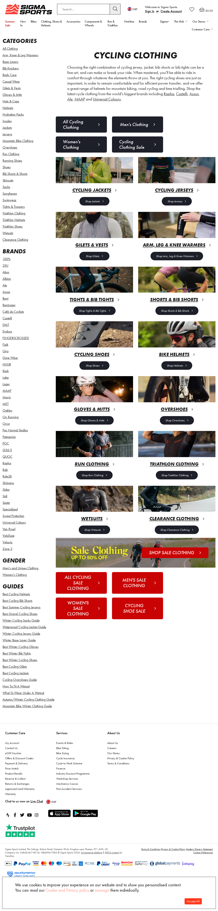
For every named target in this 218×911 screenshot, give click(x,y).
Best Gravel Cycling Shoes (20, 614)
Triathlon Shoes (13, 226)
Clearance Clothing (15, 239)
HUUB (7, 364)
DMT (6, 325)
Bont (5, 298)
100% (6, 259)
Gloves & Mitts (12, 94)
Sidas (6, 489)
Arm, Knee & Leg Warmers (20, 55)
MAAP (7, 390)
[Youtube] (29, 814)
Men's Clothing (134, 124)
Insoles (7, 121)
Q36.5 (7, 450)
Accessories (73, 21)
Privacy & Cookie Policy (120, 758)
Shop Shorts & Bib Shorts (175, 311)
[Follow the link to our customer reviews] (25, 831)
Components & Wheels (93, 23)
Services (61, 733)
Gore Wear (10, 358)
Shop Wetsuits (92, 530)
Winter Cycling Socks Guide (21, 620)
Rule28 (7, 476)
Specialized (10, 509)
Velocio (7, 542)
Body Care (10, 75)
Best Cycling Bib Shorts (17, 600)
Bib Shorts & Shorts (15, 173)
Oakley (7, 410)
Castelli (7, 318)
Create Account (171, 11)
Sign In (149, 11)
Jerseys (7, 134)
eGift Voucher (13, 753)
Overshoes (10, 147)
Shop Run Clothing (92, 475)
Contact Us (11, 748)
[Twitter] (22, 814)
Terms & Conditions (118, 763)
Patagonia (9, 437)
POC (6, 443)
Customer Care (15, 733)
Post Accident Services (69, 789)
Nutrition (129, 21)
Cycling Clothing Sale (131, 144)
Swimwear (9, 200)
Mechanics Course (67, 784)
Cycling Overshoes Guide (20, 679)
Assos (6, 292)
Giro (6, 351)
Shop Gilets (92, 256)
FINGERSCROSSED (16, 338)
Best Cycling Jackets (16, 673)
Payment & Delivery (16, 763)
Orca (6, 423)
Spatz (6, 502)
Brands (143, 21)
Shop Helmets (175, 365)
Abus (6, 272)
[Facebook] (14, 814)
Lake (6, 377)
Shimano (8, 483)
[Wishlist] (192, 9)
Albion (7, 278)
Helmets (8, 108)
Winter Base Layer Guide (19, 640)
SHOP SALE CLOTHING (171, 553)
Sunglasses (10, 193)
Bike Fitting (62, 748)
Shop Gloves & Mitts (92, 420)
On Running (11, 417)
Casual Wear (11, 81)
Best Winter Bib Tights (17, 653)
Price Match (12, 768)
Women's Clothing (15, 574)
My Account (12, 743)
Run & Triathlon (113, 23)
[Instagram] (36, 814)
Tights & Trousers (14, 206)
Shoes (7, 167)
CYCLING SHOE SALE (134, 608)
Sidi (5, 496)
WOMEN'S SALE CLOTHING (78, 608)
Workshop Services (67, 779)
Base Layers (10, 62)
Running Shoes (12, 160)
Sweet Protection (13, 516)
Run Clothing (11, 154)
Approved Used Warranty (19, 789)
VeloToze (8, 535)
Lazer (6, 384)
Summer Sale (10, 23)
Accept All (193, 901)
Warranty (10, 794)
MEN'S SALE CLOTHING (134, 583)
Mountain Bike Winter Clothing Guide (27, 706)
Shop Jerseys (175, 201)
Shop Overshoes (175, 420)
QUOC (7, 456)
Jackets (7, 127)
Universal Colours (14, 522)
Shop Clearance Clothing (174, 530)
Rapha (7, 463)
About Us (113, 733)
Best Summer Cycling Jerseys (21, 607)
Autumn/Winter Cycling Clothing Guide (28, 699)
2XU (5, 265)
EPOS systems (112, 852)
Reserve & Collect (15, 779)
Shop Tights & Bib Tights (92, 311)
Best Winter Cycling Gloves (21, 647)
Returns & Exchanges (17, 784)
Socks (6, 187)
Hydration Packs (13, 114)
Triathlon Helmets (14, 220)
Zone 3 (7, 549)
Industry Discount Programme (73, 773)
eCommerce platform (91, 852)
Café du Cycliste (13, 311)
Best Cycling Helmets (16, 594)
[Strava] (7, 814)
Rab (5, 470)
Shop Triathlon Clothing (174, 475)
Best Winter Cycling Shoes (20, 660)
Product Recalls (13, 773)
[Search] (115, 9)
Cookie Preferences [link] (203, 852)
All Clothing (10, 48)
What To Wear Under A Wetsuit (23, 693)
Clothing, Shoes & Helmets (51, 23)
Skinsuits (8, 180)
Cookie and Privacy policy (67, 890)
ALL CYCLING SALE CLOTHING (78, 582)
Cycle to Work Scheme (69, 763)
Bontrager (9, 305)
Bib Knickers (11, 68)
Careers (111, 748)
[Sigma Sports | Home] (28, 9)
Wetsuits (8, 233)
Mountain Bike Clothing (18, 141)
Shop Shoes (92, 365)
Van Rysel (9, 529)
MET (6, 404)
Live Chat (36, 801)
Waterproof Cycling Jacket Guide (24, 627)
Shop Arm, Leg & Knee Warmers (175, 256)
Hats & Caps (11, 101)
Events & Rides (64, 743)
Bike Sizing (62, 753)
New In (23, 23)
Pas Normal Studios (15, 430)
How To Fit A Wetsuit (16, 686)
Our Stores (113, 753)
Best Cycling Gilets (15, 666)
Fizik (5, 344)
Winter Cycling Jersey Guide (21, 633)
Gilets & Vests (12, 88)
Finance (60, 768)
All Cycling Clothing (73, 124)
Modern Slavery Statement (199, 849)
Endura (7, 331)
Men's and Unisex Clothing (20, 568)
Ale (5, 285)
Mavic (7, 397)
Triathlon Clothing (14, 213)
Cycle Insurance (65, 758)
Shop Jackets (92, 201)
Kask (6, 371)
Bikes (34, 21)
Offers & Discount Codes (19, 758)
